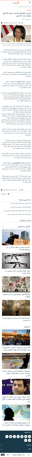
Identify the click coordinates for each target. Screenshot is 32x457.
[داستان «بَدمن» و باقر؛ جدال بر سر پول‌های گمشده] (16, 237)
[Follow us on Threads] (25, 440)
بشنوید (27, 327)
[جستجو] (28, 455)
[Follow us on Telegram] (18, 436)
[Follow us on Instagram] (29, 440)
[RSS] (25, 436)
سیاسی (29, 10)
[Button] (21, 23)
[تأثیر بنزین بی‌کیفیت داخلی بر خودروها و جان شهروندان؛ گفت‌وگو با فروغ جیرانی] (16, 337)
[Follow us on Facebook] (21, 436)
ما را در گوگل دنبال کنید (18, 455)
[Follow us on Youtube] (10, 436)
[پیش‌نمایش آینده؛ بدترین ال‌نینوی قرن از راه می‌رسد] (16, 308)
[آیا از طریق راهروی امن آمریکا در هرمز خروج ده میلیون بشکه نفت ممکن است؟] (16, 413)
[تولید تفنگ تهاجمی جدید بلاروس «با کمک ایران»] (16, 261)
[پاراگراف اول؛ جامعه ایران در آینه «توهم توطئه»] (16, 284)
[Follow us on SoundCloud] (6, 436)
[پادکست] (7, 455)
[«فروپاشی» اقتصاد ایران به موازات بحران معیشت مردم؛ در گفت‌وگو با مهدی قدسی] (16, 361)
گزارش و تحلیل (24, 226)
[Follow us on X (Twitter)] (14, 436)
